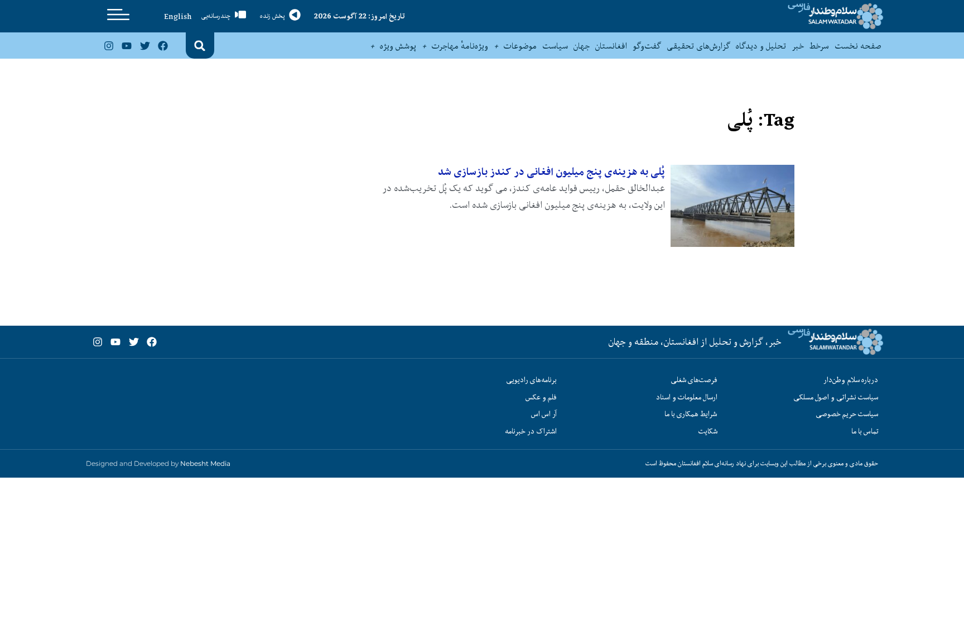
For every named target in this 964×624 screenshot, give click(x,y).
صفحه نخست (858, 46)
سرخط (819, 46)
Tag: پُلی (760, 119)
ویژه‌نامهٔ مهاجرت (460, 46)
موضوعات (520, 46)
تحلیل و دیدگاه (761, 46)
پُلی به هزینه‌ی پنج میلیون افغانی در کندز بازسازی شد (551, 172)
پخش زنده (272, 16)
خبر (798, 46)
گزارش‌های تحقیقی (698, 46)
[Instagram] (109, 46)
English (178, 16)
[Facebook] (163, 46)
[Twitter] (144, 46)
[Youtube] (127, 46)
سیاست (555, 46)
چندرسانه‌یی (215, 16)
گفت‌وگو (647, 46)
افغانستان (611, 46)
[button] (199, 45)
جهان (581, 46)
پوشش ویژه (398, 46)
